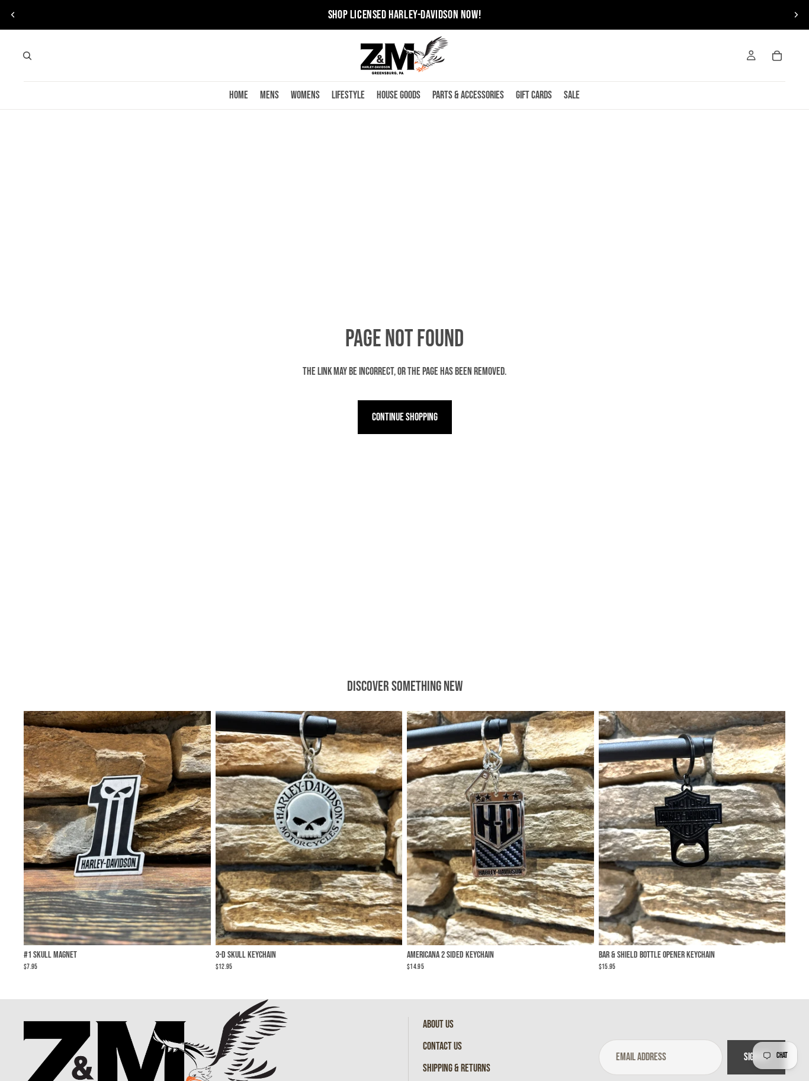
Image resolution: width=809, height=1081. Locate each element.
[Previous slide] (13, 15)
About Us (438, 1024)
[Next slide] (796, 15)
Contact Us (442, 1046)
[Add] (192, 927)
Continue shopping (405, 417)
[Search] (27, 56)
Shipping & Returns (456, 1068)
